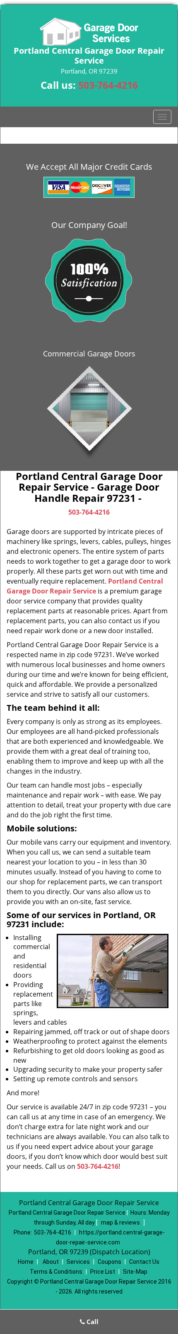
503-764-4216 (108, 85)
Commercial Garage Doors (89, 353)
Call (92, 1321)
